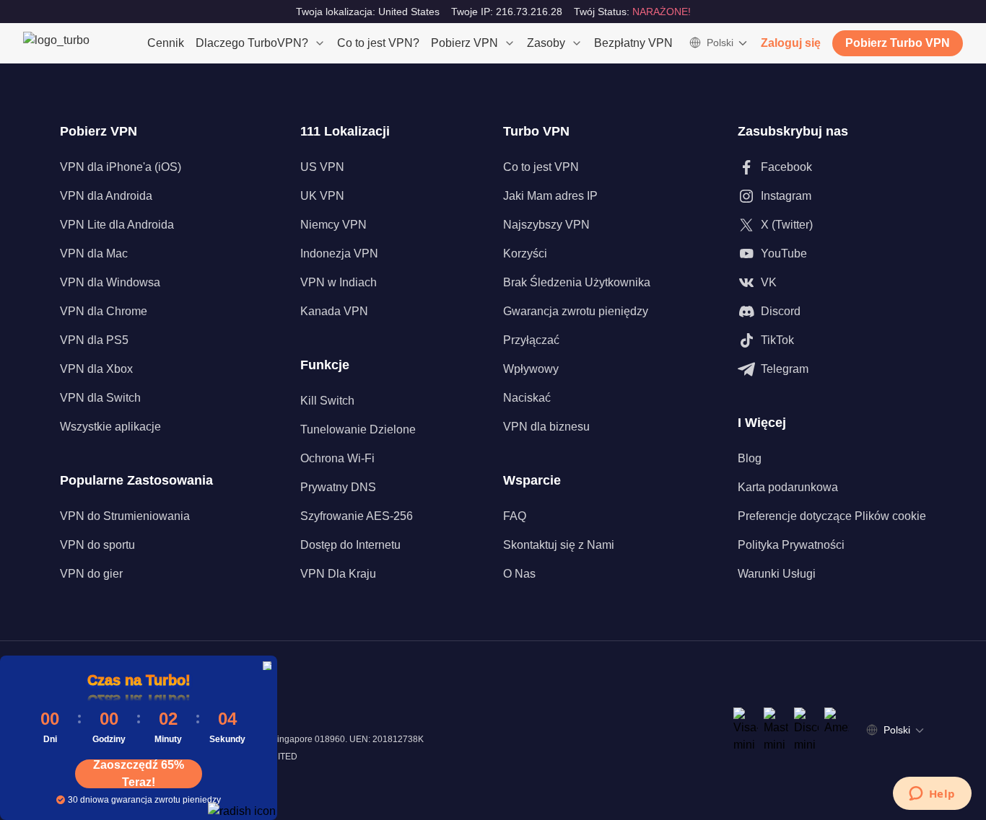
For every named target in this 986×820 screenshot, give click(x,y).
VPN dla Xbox (96, 369)
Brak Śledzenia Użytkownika (576, 282)
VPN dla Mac (94, 253)
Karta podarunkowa (788, 487)
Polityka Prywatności (791, 545)
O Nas (519, 574)
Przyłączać (531, 340)
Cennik (165, 43)
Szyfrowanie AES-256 (356, 516)
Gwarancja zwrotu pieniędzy (575, 311)
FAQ (514, 516)
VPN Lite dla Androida (117, 225)
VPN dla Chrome (103, 311)
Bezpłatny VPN (633, 43)
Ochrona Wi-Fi (337, 458)
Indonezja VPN (339, 253)
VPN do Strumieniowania (125, 516)
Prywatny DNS (338, 487)
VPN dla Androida (106, 196)
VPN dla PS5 (94, 340)
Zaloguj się (791, 43)
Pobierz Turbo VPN (897, 43)
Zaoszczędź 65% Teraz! (138, 773)
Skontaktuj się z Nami (558, 545)
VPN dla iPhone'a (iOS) (120, 167)
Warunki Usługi (777, 574)
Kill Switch (327, 400)
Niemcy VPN (333, 225)
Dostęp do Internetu (350, 545)
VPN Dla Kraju (338, 574)
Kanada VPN (334, 311)
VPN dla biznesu (546, 426)
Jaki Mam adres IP (550, 196)
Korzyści (525, 253)
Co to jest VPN (541, 167)
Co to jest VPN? (378, 43)
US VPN (322, 167)
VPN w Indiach (338, 282)
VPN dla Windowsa (110, 282)
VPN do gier (91, 574)
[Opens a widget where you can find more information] (932, 795)
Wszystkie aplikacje (110, 426)
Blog (750, 458)
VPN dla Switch (100, 398)
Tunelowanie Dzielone (358, 429)
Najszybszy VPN (546, 225)
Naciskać (527, 398)
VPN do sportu (97, 545)
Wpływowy (531, 369)
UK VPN (322, 196)
